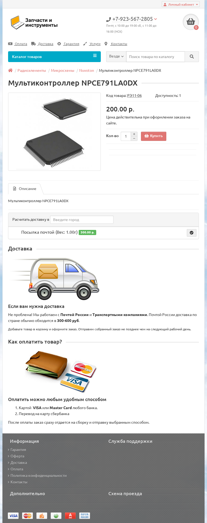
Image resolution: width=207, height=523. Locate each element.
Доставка (45, 44)
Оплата (20, 44)
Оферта (17, 456)
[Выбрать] (191, 233)
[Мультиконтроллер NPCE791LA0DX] (54, 132)
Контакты (118, 44)
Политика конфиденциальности (39, 475)
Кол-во (112, 136)
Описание (27, 188)
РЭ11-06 (134, 95)
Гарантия (71, 44)
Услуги (95, 44)
